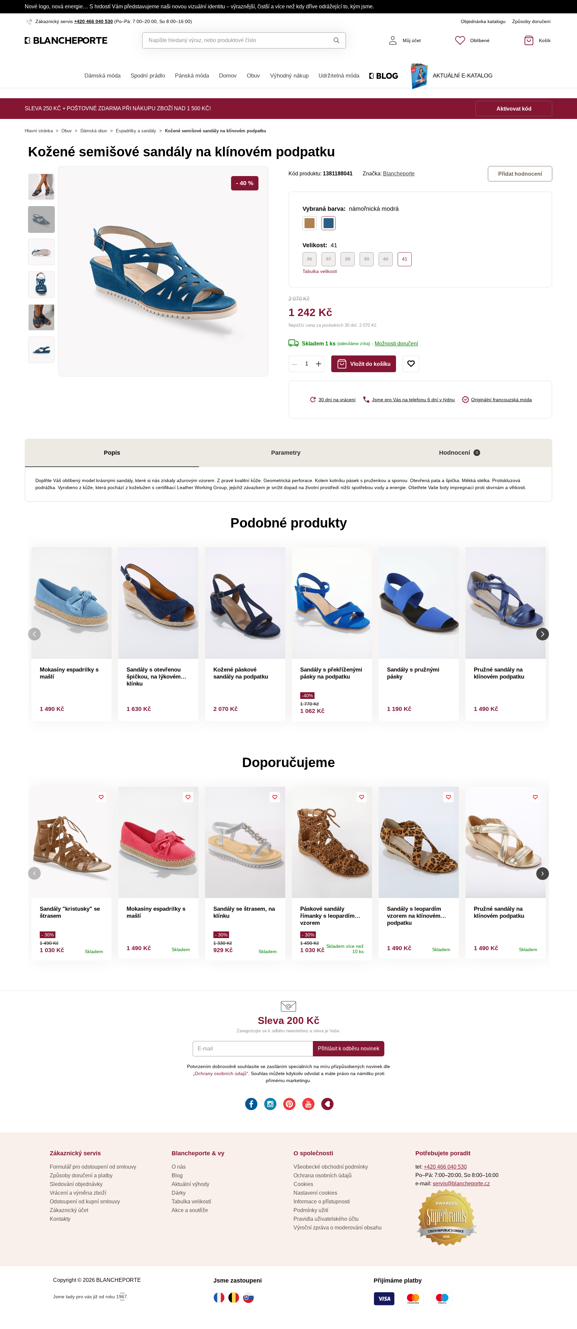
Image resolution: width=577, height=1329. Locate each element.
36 (309, 259)
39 (366, 259)
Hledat (330, 40)
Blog (177, 1175)
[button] (34, 873)
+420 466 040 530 (93, 21)
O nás (179, 1167)
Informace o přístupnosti (322, 1201)
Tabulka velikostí (320, 271)
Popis (112, 452)
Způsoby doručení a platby (81, 1175)
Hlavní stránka (39, 130)
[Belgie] (235, 1297)
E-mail (205, 1048)
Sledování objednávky (76, 1184)
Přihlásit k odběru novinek (348, 1048)
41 (404, 259)
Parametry (286, 452)
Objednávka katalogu (483, 21)
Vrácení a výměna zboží (78, 1193)
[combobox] (229, 40)
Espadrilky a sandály (136, 130)
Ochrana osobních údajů (323, 1175)
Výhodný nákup (289, 75)
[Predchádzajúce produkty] (34, 634)
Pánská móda (192, 75)
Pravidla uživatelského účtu (326, 1219)
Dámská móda (102, 75)
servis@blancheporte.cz (461, 1183)
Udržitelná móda (339, 75)
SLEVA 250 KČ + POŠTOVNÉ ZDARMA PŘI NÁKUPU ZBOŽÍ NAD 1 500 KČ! (118, 108)
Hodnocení (458, 452)
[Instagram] (269, 1105)
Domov (228, 75)
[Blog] (327, 1105)
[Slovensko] (250, 1297)
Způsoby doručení (531, 21)
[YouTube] (308, 1105)
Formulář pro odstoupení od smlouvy (93, 1167)
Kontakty (60, 1219)
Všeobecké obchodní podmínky (331, 1167)
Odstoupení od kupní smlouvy (85, 1201)
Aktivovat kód (514, 109)
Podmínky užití (311, 1210)
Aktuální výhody (190, 1184)
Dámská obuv (93, 130)
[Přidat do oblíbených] (411, 363)
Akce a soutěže (190, 1210)
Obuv (253, 75)
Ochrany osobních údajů (220, 1073)
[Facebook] (250, 1105)
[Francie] (220, 1297)
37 (328, 259)
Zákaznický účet (69, 1210)
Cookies (303, 1184)
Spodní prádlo (148, 75)
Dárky (179, 1193)
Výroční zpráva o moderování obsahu (338, 1227)
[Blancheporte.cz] (66, 40)
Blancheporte (399, 173)
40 (385, 259)
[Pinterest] (288, 1105)
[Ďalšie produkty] (542, 634)
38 (347, 259)
